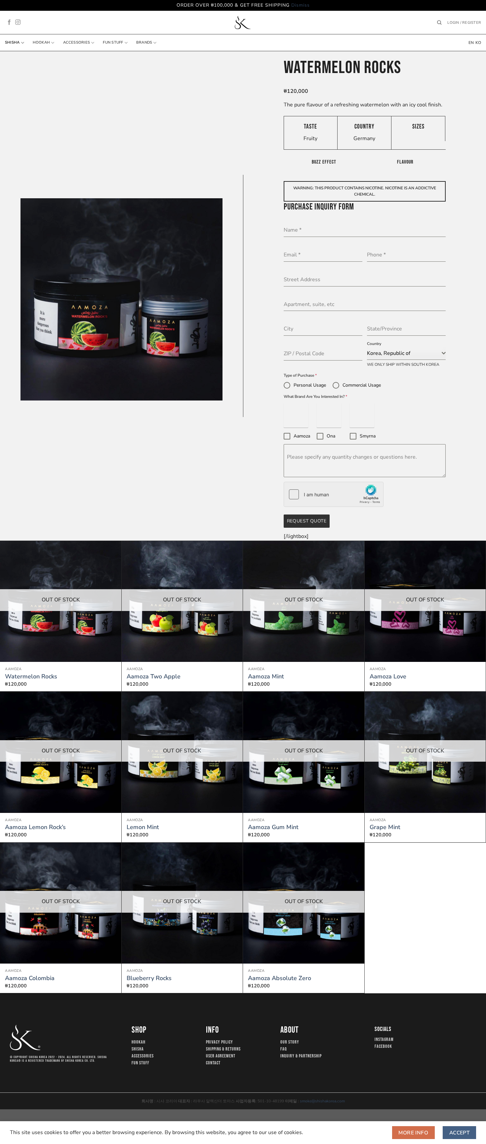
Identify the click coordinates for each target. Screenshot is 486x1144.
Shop (139, 1030)
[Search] (439, 22)
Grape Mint (385, 827)
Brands (144, 42)
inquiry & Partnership (301, 1056)
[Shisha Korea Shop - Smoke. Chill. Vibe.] (242, 22)
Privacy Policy (219, 1042)
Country (374, 343)
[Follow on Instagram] (17, 22)
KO (478, 42)
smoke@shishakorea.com (322, 1101)
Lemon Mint (143, 827)
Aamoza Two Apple (154, 676)
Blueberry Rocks (149, 978)
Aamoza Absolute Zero (279, 978)
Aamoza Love (388, 676)
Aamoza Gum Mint (273, 827)
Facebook (383, 1046)
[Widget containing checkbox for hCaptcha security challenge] (334, 494)
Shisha (12, 42)
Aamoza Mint (266, 676)
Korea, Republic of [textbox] (388, 353)
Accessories (76, 42)
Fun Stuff (113, 42)
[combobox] (406, 353)
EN (471, 42)
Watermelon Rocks (31, 676)
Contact (213, 1063)
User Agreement (220, 1056)
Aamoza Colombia (30, 978)
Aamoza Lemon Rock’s (35, 827)
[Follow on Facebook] (9, 22)
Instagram (384, 1039)
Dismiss (300, 5)
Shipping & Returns (223, 1049)
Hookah (41, 42)
